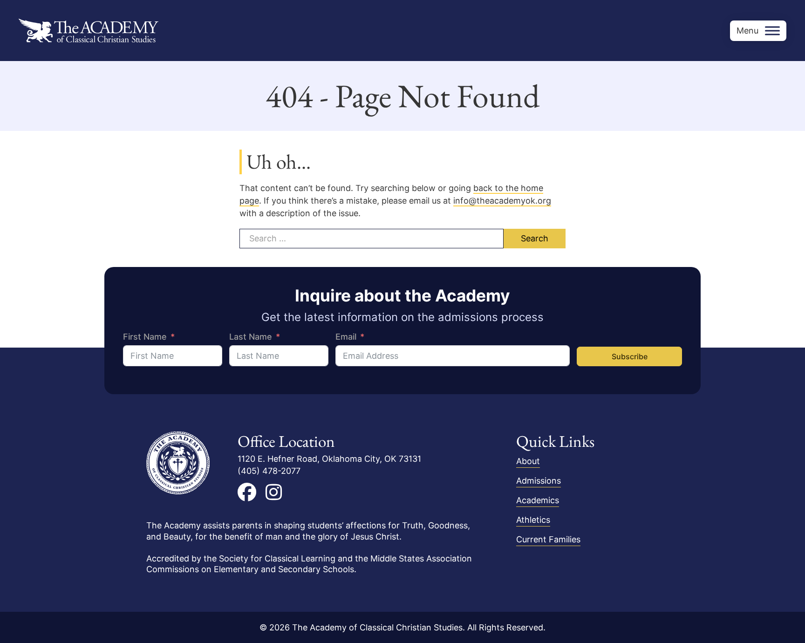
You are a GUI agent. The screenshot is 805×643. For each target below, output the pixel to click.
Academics (537, 500)
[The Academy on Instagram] (274, 492)
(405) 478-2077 (269, 471)
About (528, 461)
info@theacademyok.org (502, 200)
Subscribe (630, 356)
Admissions (538, 481)
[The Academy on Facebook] (247, 492)
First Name (145, 337)
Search (534, 238)
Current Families (548, 539)
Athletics (533, 520)
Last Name (250, 337)
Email (345, 337)
